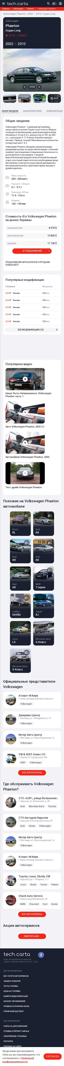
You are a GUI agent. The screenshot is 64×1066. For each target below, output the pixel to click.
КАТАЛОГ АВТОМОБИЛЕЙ (14, 1001)
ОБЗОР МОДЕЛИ (10, 111)
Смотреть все (31, 936)
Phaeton (30, 9)
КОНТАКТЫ (8, 1041)
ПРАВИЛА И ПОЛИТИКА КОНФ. (17, 1006)
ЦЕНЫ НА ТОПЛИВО (12, 991)
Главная (6, 9)
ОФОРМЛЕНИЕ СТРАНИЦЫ (15, 1036)
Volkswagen (18, 9)
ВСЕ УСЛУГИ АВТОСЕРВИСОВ (16, 976)
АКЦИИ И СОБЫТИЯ (12, 981)
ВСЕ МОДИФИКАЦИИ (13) (31, 330)
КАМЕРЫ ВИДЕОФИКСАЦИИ (16, 996)
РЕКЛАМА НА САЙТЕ (12, 1046)
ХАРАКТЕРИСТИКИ (32, 111)
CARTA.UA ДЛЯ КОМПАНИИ (15, 1026)
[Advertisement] (33, 345)
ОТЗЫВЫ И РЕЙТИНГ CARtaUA (16, 1031)
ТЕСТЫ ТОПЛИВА (11, 986)
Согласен (52, 1056)
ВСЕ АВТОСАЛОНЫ (32, 772)
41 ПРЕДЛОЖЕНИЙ (32, 251)
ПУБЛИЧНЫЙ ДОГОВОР (14, 1011)
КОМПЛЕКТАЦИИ (55, 111)
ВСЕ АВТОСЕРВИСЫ (32, 914)
